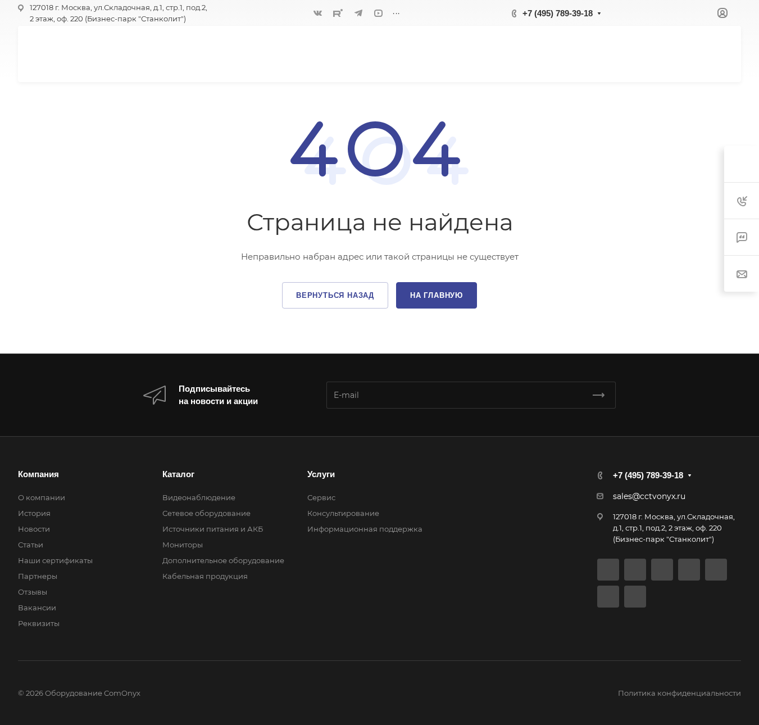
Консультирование (343, 513)
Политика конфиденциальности (679, 692)
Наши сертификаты (55, 560)
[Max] (635, 597)
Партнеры (37, 576)
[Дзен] (716, 570)
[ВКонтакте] (318, 13)
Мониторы (182, 544)
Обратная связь (676, 53)
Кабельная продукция (205, 576)
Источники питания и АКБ (212, 528)
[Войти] (722, 13)
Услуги (321, 474)
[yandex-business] (608, 597)
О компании (41, 497)
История (34, 513)
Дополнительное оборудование (223, 560)
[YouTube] (378, 13)
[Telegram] (358, 13)
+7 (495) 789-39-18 (557, 13)
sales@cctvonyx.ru (649, 496)
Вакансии (37, 607)
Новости (34, 528)
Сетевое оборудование (206, 513)
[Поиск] (606, 53)
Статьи (30, 544)
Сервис (321, 497)
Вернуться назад (335, 295)
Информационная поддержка (364, 528)
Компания (38, 474)
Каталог (178, 474)
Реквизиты (39, 623)
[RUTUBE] (338, 13)
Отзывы (32, 591)
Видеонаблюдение (198, 497)
